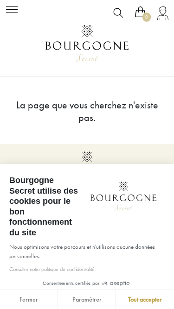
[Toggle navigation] (12, 8)
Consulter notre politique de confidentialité (52, 269)
